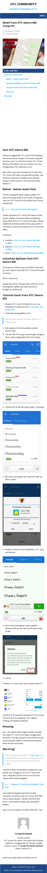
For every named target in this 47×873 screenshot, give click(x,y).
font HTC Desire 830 (13, 75)
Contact (21, 867)
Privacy (27, 867)
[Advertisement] (23, 124)
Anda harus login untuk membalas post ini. (20, 857)
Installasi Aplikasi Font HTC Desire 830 (23, 83)
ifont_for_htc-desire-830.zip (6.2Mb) (28, 253)
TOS (33, 867)
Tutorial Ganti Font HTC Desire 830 (21, 87)
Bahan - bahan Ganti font (17, 79)
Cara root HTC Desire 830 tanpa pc (24, 209)
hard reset (35, 755)
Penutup (10, 92)
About (14, 867)
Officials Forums (37, 870)
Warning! (8, 96)
